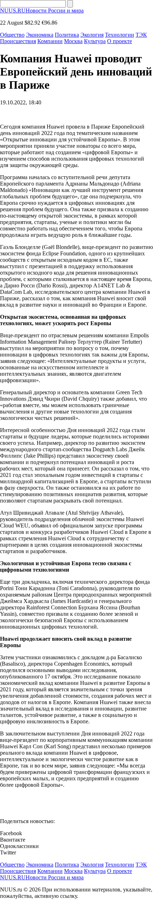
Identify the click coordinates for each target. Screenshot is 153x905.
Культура (95, 41)
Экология (92, 35)
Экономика (39, 35)
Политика (67, 35)
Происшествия (18, 41)
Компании (50, 41)
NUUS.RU (42, 10)
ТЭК (141, 35)
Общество (12, 35)
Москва (73, 41)
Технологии (119, 35)
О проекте (119, 41)
